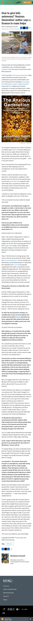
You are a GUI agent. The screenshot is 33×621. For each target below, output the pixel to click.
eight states (9, 245)
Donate (28, 2)
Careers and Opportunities (9, 589)
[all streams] (31, 619)
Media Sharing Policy (8, 592)
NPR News (9, 544)
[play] (2, 619)
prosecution (13, 181)
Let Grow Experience (10, 260)
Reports (5, 599)
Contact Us (6, 596)
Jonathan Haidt (6, 69)
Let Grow (16, 265)
